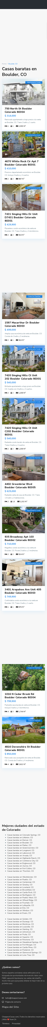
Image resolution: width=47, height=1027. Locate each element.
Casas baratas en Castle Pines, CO (21, 947)
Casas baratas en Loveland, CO (20, 887)
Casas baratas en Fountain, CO (20, 903)
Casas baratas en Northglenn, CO (21, 895)
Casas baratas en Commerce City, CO (22, 861)
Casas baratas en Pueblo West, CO (22, 897)
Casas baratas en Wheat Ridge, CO (22, 900)
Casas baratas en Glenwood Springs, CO (24, 952)
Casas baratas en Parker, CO (19, 845)
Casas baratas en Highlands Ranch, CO (23, 858)
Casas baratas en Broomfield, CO (21, 890)
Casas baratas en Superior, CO (20, 937)
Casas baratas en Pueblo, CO (19, 879)
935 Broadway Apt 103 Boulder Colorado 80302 (20, 538)
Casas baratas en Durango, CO (20, 921)
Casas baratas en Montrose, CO (20, 924)
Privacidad (16, 1023)
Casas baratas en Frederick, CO (20, 950)
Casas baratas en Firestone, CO (20, 939)
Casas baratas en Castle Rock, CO (21, 892)
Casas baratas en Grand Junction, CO (22, 848)
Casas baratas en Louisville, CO (20, 927)
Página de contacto (13, 1002)
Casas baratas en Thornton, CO (20, 871)
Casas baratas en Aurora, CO (19, 866)
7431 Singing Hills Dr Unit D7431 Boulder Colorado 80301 (21, 217)
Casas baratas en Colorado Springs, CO (23, 835)
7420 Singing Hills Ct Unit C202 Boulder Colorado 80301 (21, 431)
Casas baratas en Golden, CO (19, 919)
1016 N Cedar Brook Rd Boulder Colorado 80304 (20, 695)
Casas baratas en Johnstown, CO (21, 932)
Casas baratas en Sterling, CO (20, 929)
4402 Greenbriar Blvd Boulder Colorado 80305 (20, 485)
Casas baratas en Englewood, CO (21, 863)
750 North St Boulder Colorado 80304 (18, 110)
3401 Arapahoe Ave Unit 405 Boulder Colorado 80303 (23, 591)
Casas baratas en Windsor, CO (20, 910)
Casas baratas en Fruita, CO (19, 934)
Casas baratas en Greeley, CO (19, 885)
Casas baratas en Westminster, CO (22, 877)
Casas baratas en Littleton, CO (20, 837)
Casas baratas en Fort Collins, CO (21, 868)
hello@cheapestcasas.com (16, 998)
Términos (6, 1023)
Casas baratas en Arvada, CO (19, 855)
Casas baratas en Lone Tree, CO (20, 955)
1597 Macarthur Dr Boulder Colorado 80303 (22, 324)
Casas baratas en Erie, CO (18, 908)
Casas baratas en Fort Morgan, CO (21, 945)
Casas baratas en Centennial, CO (21, 882)
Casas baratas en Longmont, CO (20, 850)
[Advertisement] (23, 36)
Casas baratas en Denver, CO (19, 840)
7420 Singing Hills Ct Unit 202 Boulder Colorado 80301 (23, 377)
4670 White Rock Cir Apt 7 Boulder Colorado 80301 (22, 163)
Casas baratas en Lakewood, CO (21, 853)
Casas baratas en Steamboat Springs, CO (24, 942)
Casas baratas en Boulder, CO (20, 842)
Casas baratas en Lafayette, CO (20, 905)
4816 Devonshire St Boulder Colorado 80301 (23, 748)
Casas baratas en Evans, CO (19, 913)
